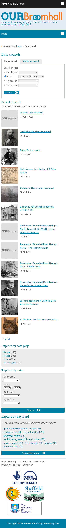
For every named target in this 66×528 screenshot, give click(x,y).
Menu (4, 34)
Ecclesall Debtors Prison (31, 112)
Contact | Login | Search (12, 4)
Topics (7, 359)
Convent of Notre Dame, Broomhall (37, 188)
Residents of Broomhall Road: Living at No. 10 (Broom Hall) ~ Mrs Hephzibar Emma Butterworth (38, 229)
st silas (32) (35, 429)
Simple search (10, 61)
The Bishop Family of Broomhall (35, 131)
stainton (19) (51, 443)
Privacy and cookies (10, 465)
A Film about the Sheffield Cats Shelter (38, 319)
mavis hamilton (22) (13, 443)
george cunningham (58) (15, 429)
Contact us (28, 465)
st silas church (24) (13, 432)
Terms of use (25, 461)
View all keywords (30, 453)
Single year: (12, 72)
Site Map (12, 461)
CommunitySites (51, 523)
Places (7, 356)
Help (3, 461)
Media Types (10, 362)
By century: (12, 85)
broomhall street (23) (34, 432)
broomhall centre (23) (14, 436)
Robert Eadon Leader (30, 150)
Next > (9, 339)
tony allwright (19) (34, 443)
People (7, 352)
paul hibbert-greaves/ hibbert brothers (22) (24, 439)
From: (9, 76)
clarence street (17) (13, 446)
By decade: (12, 81)
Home (19, 46)
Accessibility (40, 461)
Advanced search (31, 61)
